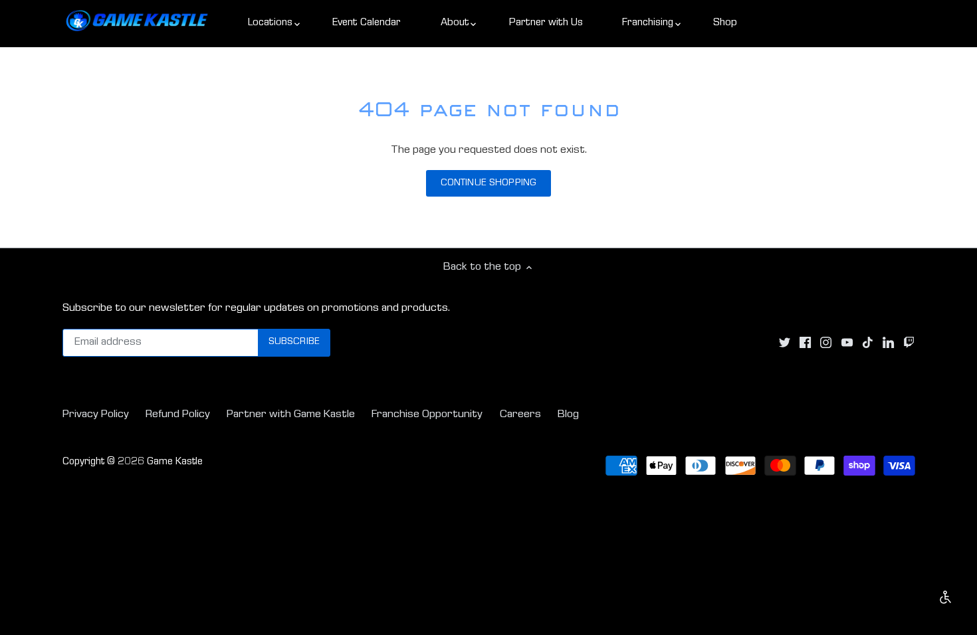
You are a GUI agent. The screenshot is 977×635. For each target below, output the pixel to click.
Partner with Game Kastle (291, 414)
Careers (520, 414)
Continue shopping (488, 183)
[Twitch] (909, 343)
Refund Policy (178, 414)
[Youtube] (847, 343)
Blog (568, 414)
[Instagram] (825, 343)
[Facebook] (805, 343)
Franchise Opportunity (427, 414)
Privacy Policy (95, 414)
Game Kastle (175, 462)
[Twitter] (784, 343)
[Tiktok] (867, 343)
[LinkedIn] (888, 343)
